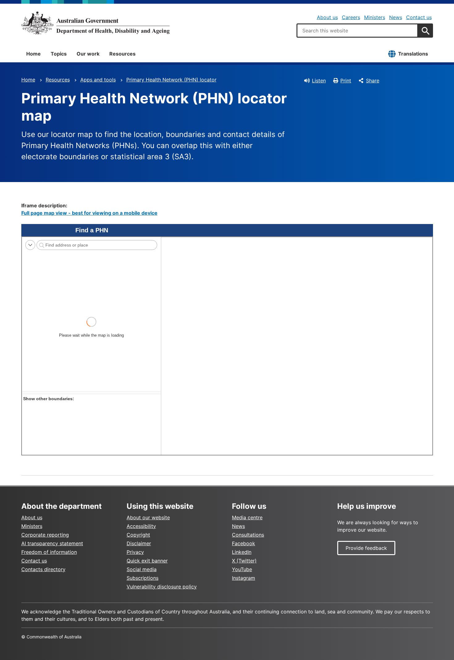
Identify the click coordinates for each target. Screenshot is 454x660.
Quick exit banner (147, 561)
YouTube (242, 569)
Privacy (135, 552)
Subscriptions (142, 578)
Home (33, 54)
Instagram (243, 578)
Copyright (138, 535)
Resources (122, 54)
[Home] (95, 23)
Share (372, 80)
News (395, 17)
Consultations (248, 535)
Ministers (374, 17)
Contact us (419, 17)
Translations (413, 54)
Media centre (247, 517)
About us (327, 17)
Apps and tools (98, 80)
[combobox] (357, 30)
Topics (59, 54)
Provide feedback (366, 548)
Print (345, 80)
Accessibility (141, 526)
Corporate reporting (45, 535)
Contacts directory (43, 569)
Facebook (243, 543)
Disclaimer (139, 543)
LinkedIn (241, 552)
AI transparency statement (52, 543)
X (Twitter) (244, 561)
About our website (148, 517)
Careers (351, 17)
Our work (88, 54)
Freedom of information (49, 552)
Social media (142, 569)
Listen (319, 80)
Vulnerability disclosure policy (162, 586)
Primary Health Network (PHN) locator (171, 80)
